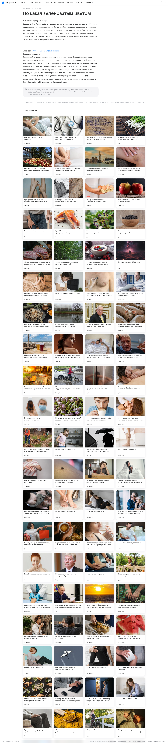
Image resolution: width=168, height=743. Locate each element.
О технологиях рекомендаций (136, 741)
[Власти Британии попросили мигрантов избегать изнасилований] (99, 162)
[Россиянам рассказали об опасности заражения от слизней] (37, 380)
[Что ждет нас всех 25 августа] (130, 255)
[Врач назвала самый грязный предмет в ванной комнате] (99, 380)
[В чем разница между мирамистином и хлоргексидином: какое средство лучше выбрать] (37, 411)
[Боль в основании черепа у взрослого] (68, 629)
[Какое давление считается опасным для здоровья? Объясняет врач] (68, 130)
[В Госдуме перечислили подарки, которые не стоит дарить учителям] (37, 536)
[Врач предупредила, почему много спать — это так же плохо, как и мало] (99, 349)
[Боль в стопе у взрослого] (68, 505)
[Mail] (3, 2)
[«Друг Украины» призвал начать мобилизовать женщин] (99, 317)
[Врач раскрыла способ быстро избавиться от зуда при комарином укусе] (68, 473)
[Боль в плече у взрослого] (130, 692)
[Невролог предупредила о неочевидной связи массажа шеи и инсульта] (130, 380)
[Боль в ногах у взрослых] (130, 442)
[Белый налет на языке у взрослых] (37, 567)
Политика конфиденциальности (155, 741)
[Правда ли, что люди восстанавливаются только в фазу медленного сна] (130, 723)
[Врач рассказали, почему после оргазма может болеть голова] (37, 286)
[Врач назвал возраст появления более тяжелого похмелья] (130, 349)
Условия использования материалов (105, 741)
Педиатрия (37, 8)
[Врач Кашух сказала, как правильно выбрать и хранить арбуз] (130, 629)
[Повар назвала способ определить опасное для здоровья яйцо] (99, 193)
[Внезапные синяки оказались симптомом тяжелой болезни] (130, 162)
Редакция (91, 741)
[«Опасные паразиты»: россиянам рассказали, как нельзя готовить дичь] (37, 255)
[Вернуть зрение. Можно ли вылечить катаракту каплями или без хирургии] (130, 411)
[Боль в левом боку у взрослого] (130, 536)
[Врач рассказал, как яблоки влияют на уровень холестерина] (37, 162)
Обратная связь (122, 741)
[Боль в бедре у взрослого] (99, 661)
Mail (3, 741)
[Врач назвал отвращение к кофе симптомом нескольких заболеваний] (99, 411)
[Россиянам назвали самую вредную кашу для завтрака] (99, 255)
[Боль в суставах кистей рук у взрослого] (37, 473)
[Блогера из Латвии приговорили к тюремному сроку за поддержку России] (37, 505)
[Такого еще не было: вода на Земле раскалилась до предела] (99, 598)
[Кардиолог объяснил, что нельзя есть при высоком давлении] (68, 536)
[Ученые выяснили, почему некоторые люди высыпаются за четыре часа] (130, 473)
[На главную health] (10, 2)
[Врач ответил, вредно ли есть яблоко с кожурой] (130, 193)
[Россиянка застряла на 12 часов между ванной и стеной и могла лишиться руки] (37, 598)
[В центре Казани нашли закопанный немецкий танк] (68, 193)
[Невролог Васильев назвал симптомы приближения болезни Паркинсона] (99, 723)
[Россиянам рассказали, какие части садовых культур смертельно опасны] (130, 598)
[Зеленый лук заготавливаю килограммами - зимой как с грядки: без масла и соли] (130, 130)
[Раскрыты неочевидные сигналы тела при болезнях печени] (68, 162)
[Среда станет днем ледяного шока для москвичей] (68, 255)
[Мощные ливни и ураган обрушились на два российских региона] (68, 380)
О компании (9, 741)
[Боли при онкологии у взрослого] (68, 286)
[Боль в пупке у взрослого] (68, 442)
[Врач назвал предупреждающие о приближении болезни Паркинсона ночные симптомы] (37, 723)
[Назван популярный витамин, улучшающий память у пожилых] (130, 567)
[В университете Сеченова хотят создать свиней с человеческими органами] (130, 317)
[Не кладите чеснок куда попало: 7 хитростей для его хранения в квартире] (68, 411)
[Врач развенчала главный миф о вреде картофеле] (99, 629)
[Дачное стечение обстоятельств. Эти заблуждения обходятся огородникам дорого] (37, 442)
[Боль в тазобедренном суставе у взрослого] (37, 224)
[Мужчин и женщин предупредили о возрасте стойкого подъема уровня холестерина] (130, 505)
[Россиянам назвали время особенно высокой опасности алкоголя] (37, 349)
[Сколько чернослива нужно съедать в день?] (130, 224)
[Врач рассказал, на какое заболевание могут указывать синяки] (37, 193)
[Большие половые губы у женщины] (37, 130)
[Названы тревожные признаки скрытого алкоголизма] (99, 473)
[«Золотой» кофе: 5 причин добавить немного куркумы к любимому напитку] (68, 723)
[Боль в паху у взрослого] (37, 661)
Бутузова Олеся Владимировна (45, 51)
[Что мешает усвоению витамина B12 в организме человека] (37, 692)
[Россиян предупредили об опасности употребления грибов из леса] (37, 317)
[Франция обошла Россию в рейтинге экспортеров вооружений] (68, 661)
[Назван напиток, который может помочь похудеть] (37, 629)
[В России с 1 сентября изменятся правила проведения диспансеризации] (130, 286)
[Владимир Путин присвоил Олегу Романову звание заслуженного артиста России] (68, 598)
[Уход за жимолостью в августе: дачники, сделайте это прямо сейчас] (99, 224)
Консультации (27, 8)
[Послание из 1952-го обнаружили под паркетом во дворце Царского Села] (99, 130)
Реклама (16, 741)
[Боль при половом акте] (99, 505)
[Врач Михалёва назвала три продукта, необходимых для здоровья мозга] (68, 224)
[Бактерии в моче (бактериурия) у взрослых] (130, 661)
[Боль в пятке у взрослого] (99, 567)
